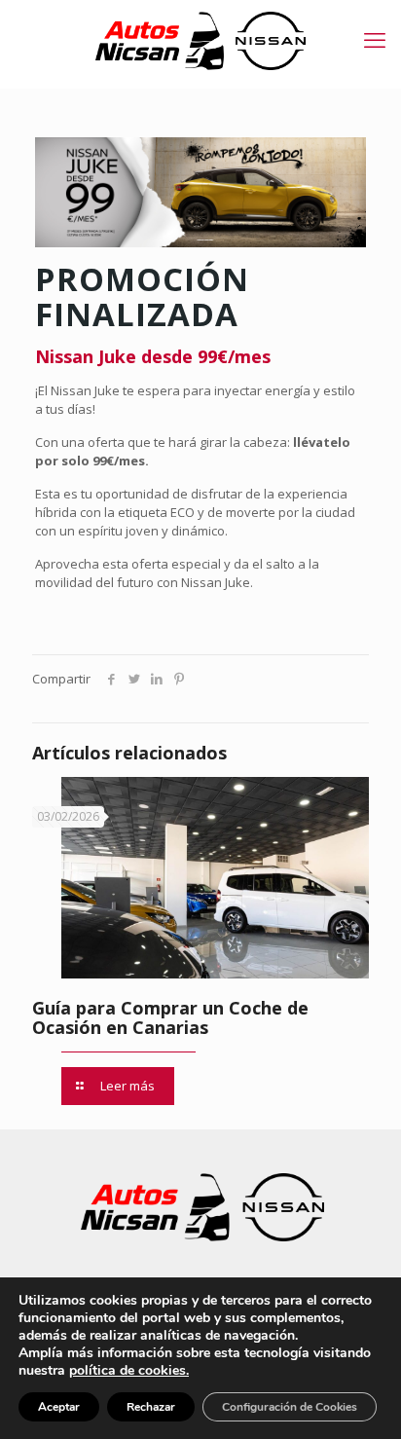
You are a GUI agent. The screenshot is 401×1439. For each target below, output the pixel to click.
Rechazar (151, 1407)
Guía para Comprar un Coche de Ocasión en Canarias (170, 1017)
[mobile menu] (374, 38)
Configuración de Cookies (289, 1407)
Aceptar (59, 1407)
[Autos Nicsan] (200, 39)
